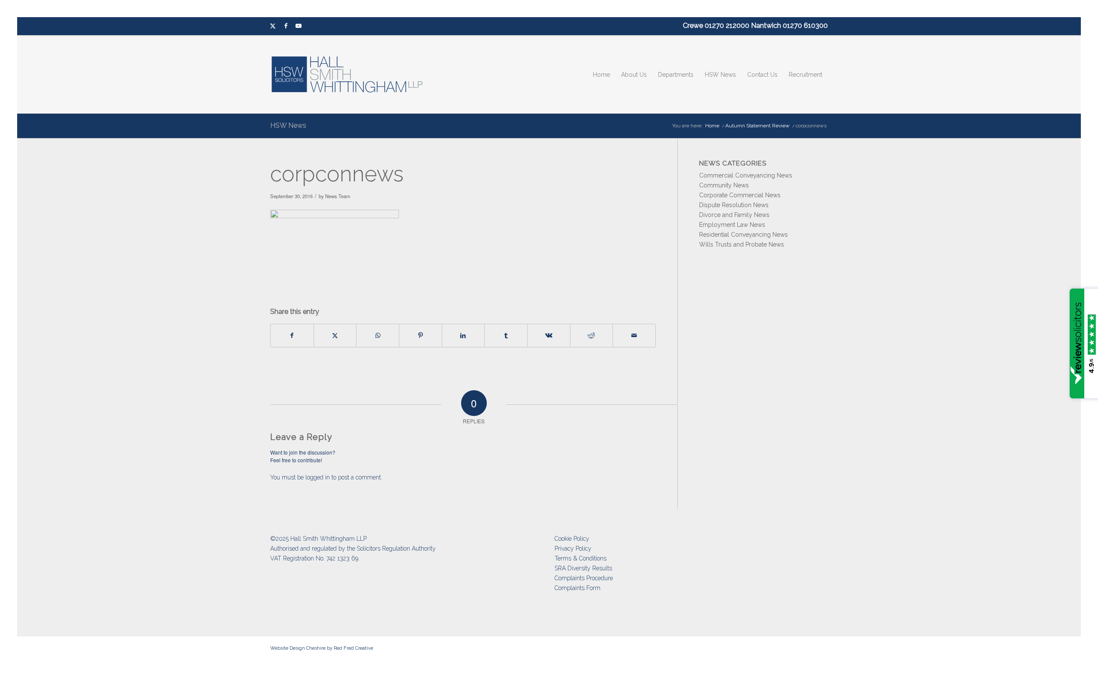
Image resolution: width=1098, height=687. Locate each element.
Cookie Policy (572, 538)
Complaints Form (577, 588)
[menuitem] (601, 74)
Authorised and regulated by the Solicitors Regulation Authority (353, 548)
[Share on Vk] (549, 335)
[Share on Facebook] (292, 335)
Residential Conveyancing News (743, 234)
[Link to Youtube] (298, 26)
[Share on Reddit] (591, 335)
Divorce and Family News (734, 214)
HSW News (288, 125)
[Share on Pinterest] (420, 335)
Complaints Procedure (584, 578)
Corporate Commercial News (740, 195)
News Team (337, 196)
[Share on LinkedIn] (463, 335)
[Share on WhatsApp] (377, 335)
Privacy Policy (573, 548)
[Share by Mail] (634, 335)
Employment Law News (732, 224)
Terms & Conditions (580, 558)
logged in (317, 477)
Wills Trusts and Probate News (741, 244)
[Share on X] (335, 335)
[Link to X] (272, 26)
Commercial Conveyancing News (745, 175)
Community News (724, 185)
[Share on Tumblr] (506, 335)
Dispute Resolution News (734, 205)
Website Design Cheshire (298, 648)
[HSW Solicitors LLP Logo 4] (352, 74)
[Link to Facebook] (285, 26)
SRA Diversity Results (583, 568)
